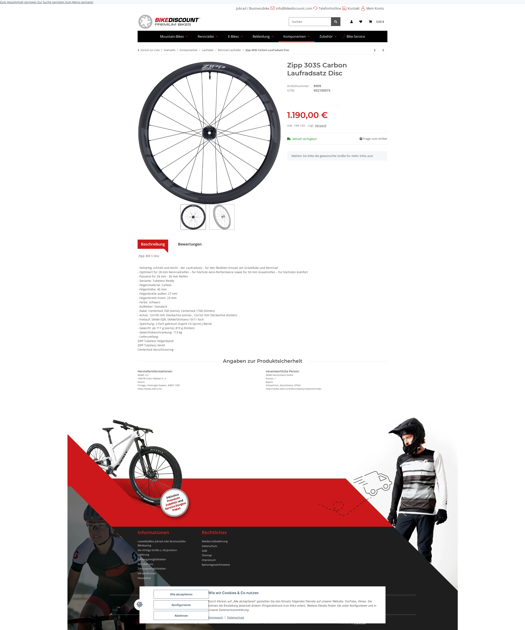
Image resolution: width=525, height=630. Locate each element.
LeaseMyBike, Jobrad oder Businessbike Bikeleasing (162, 543)
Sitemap (207, 555)
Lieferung (143, 554)
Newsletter (144, 578)
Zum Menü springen (79, 2)
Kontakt (354, 8)
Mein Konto (375, 8)
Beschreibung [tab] (153, 244)
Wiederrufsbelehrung (215, 541)
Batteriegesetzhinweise (216, 564)
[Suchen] (335, 21)
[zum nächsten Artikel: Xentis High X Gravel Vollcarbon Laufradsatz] (375, 50)
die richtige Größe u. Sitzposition (157, 550)
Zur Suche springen (51, 2)
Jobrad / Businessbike (252, 8)
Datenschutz (235, 617)
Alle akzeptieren (181, 594)
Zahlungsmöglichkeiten (152, 559)
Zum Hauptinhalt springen (18, 2)
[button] (351, 22)
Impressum (215, 617)
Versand (320, 125)
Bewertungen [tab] (190, 244)
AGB (204, 551)
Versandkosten (147, 573)
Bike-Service (356, 36)
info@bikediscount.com (294, 8)
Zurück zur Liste (150, 50)
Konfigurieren (181, 605)
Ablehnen (181, 615)
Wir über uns (145, 564)
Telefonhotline (330, 8)
